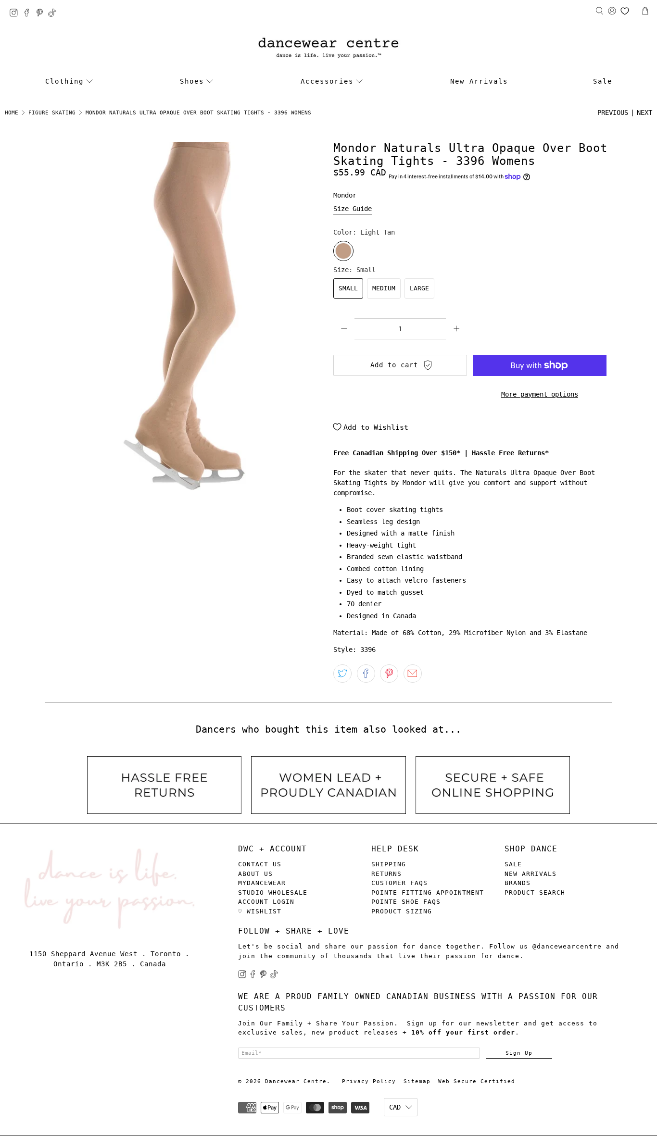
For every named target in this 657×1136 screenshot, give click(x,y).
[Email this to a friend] (413, 673)
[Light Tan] (343, 251)
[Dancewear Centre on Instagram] (16, 14)
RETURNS (386, 873)
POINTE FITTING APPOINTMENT (427, 892)
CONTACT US (259, 864)
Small (348, 288)
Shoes (192, 81)
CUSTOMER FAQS (399, 882)
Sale (602, 81)
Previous (612, 112)
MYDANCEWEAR (262, 882)
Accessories (327, 81)
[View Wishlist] (625, 11)
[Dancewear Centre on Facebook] (29, 14)
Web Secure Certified (476, 1081)
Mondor (344, 195)
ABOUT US (255, 873)
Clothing (64, 81)
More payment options (539, 394)
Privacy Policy (369, 1081)
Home (11, 112)
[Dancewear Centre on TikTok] (54, 14)
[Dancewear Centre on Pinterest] (42, 14)
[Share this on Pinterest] (389, 673)
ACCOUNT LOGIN (266, 901)
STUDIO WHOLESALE (272, 892)
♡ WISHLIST (259, 911)
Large (419, 288)
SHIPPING (388, 864)
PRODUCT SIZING (401, 911)
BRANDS (518, 882)
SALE (513, 864)
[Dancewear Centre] (328, 48)
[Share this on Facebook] (366, 673)
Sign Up (518, 1053)
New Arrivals (479, 81)
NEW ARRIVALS (530, 873)
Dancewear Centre (296, 1081)
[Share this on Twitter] (342, 673)
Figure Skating (52, 112)
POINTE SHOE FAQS (406, 901)
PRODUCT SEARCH (535, 892)
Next (644, 112)
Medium (383, 288)
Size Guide (352, 208)
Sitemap (417, 1081)
